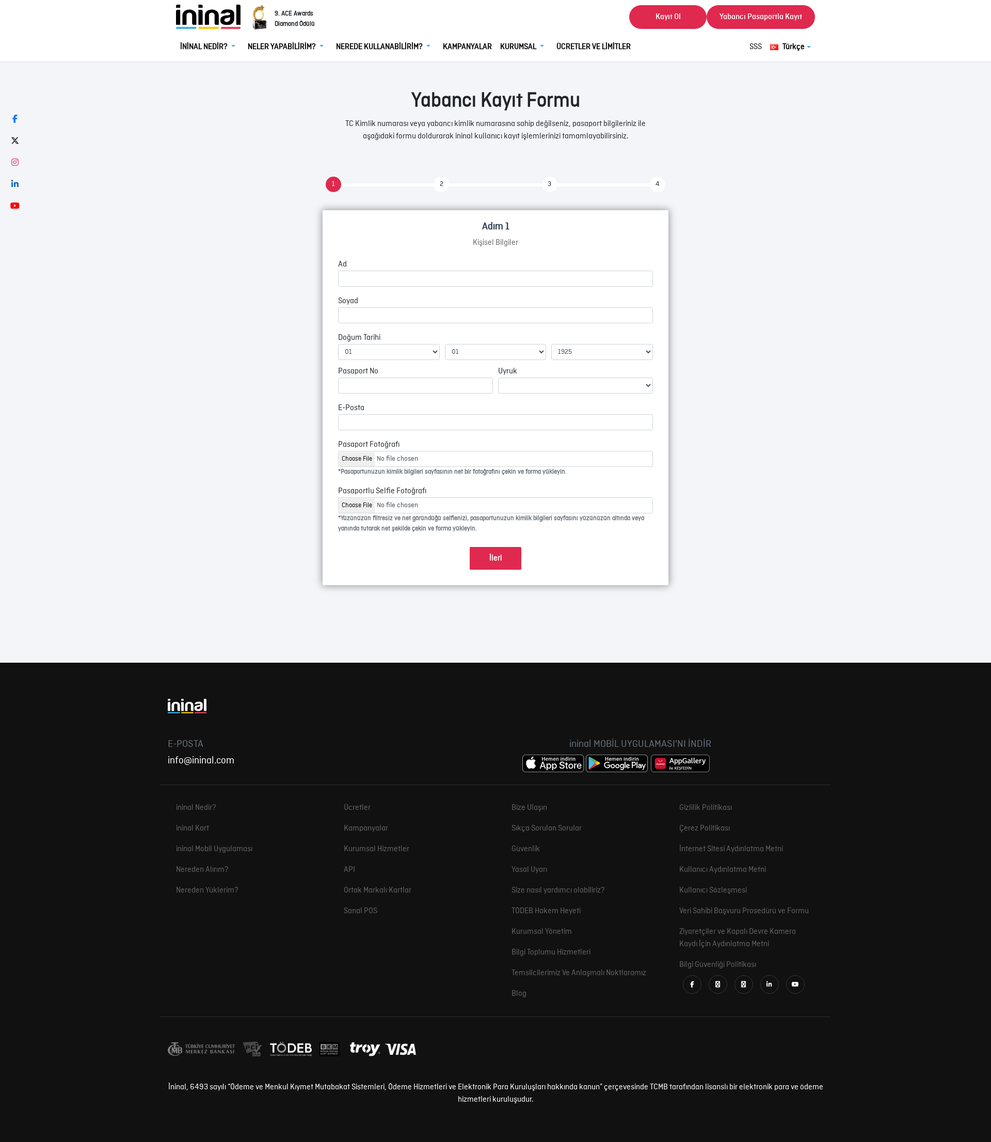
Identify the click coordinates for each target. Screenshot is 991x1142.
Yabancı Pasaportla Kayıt (761, 17)
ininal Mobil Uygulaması (214, 849)
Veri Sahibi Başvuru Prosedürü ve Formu (744, 911)
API (349, 870)
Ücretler (357, 808)
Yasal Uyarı (529, 870)
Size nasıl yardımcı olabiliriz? (558, 890)
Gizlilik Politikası (705, 808)
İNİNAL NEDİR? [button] (204, 47)
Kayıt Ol (668, 17)
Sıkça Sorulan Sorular (547, 828)
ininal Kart (192, 828)
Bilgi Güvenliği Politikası (717, 965)
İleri (495, 558)
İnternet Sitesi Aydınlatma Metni (731, 849)
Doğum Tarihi (359, 338)
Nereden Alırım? (202, 870)
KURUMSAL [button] (519, 47)
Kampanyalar (366, 828)
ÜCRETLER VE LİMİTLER (593, 47)
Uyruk (507, 371)
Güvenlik (526, 849)
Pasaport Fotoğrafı (368, 445)
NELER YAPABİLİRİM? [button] (282, 47)
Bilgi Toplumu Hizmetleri (551, 952)
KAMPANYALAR (467, 47)
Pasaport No (358, 371)
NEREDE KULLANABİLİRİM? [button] (380, 47)
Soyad (348, 301)
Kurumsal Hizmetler (376, 849)
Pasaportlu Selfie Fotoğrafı (382, 491)
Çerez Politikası (704, 828)
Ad (342, 264)
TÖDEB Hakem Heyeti (546, 911)
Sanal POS (360, 911)
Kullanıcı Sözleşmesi (713, 890)
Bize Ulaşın (529, 808)
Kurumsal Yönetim (542, 932)
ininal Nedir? (196, 808)
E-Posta (351, 408)
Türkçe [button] (793, 47)
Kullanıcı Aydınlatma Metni (722, 870)
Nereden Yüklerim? (207, 890)
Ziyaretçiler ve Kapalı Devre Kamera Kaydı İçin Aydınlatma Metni (737, 938)
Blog (519, 994)
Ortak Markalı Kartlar (377, 890)
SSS (755, 47)
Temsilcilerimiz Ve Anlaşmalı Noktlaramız (579, 973)
